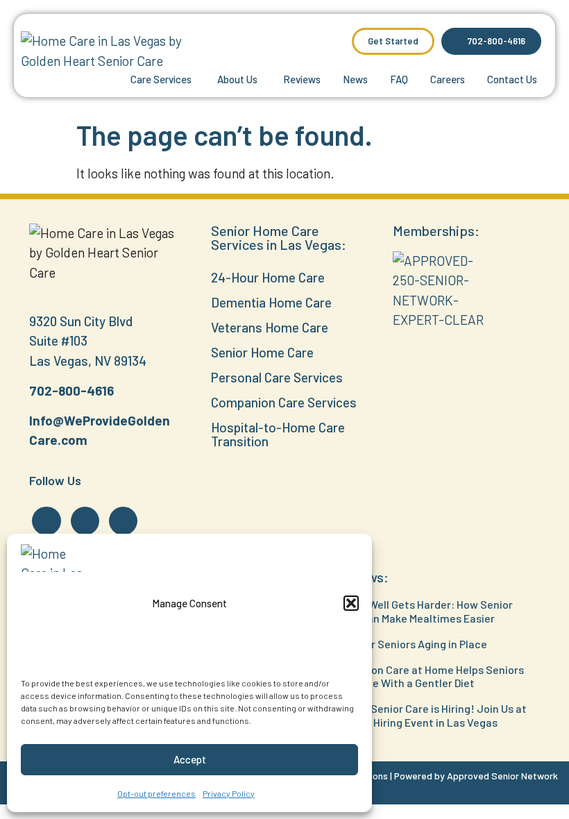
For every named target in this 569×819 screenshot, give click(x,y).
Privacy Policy (229, 793)
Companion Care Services (284, 402)
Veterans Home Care (269, 327)
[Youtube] (123, 521)
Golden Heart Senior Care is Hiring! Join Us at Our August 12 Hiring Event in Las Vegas (415, 715)
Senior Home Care (262, 352)
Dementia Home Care (271, 302)
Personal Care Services (277, 377)
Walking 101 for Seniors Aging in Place (395, 643)
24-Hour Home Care (268, 277)
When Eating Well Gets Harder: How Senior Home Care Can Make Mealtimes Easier (408, 611)
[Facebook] (46, 521)
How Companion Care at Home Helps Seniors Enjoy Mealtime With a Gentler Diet (413, 676)
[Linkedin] (85, 521)
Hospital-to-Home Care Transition (278, 434)
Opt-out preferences (156, 793)
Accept (189, 759)
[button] (351, 603)
